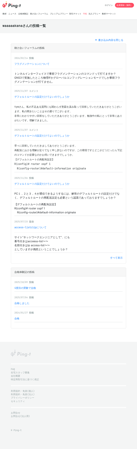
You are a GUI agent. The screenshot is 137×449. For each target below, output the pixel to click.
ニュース (12, 13)
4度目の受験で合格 (25, 287)
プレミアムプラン (58, 13)
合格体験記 (23, 13)
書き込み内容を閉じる (110, 40)
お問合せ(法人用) (20, 416)
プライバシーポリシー (22, 397)
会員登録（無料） (124, 5)
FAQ (85, 13)
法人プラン (94, 13)
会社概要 (15, 376)
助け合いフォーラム (39, 13)
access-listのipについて (30, 227)
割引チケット (75, 13)
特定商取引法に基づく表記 (25, 379)
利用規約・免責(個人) (23, 391)
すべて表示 (116, 257)
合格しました (21, 303)
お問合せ (15, 412)
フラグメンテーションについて (31, 63)
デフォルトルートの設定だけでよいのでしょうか (42, 96)
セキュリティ (18, 401)
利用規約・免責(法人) (23, 394)
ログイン (109, 5)
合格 (16, 318)
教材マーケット (109, 13)
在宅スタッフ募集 (20, 372)
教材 (5, 13)
